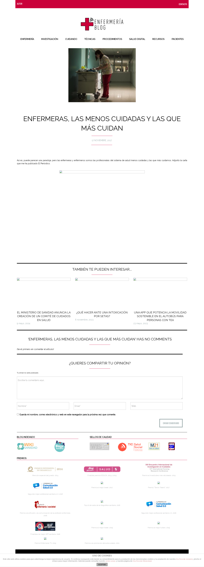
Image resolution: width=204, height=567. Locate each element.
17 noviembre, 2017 (102, 140)
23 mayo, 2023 (140, 323)
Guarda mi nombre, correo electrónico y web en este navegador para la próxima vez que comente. (67, 414)
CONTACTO (183, 4)
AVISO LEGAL (111, 561)
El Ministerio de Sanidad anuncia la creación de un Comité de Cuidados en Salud (44, 316)
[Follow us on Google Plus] (51, 3)
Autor (19, 3)
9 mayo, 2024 (23, 323)
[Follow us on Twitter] (39, 3)
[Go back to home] (102, 22)
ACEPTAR (102, 565)
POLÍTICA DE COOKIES (184, 559)
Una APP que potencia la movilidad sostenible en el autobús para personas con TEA (160, 316)
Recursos (158, 39)
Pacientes (178, 39)
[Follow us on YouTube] (56, 3)
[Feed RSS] (27, 3)
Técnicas (89, 39)
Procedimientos (112, 39)
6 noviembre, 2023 (84, 319)
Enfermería (27, 39)
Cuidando (71, 39)
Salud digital (137, 39)
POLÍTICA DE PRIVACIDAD (142, 561)
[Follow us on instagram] (45, 3)
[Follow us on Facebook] (33, 3)
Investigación (49, 39)
